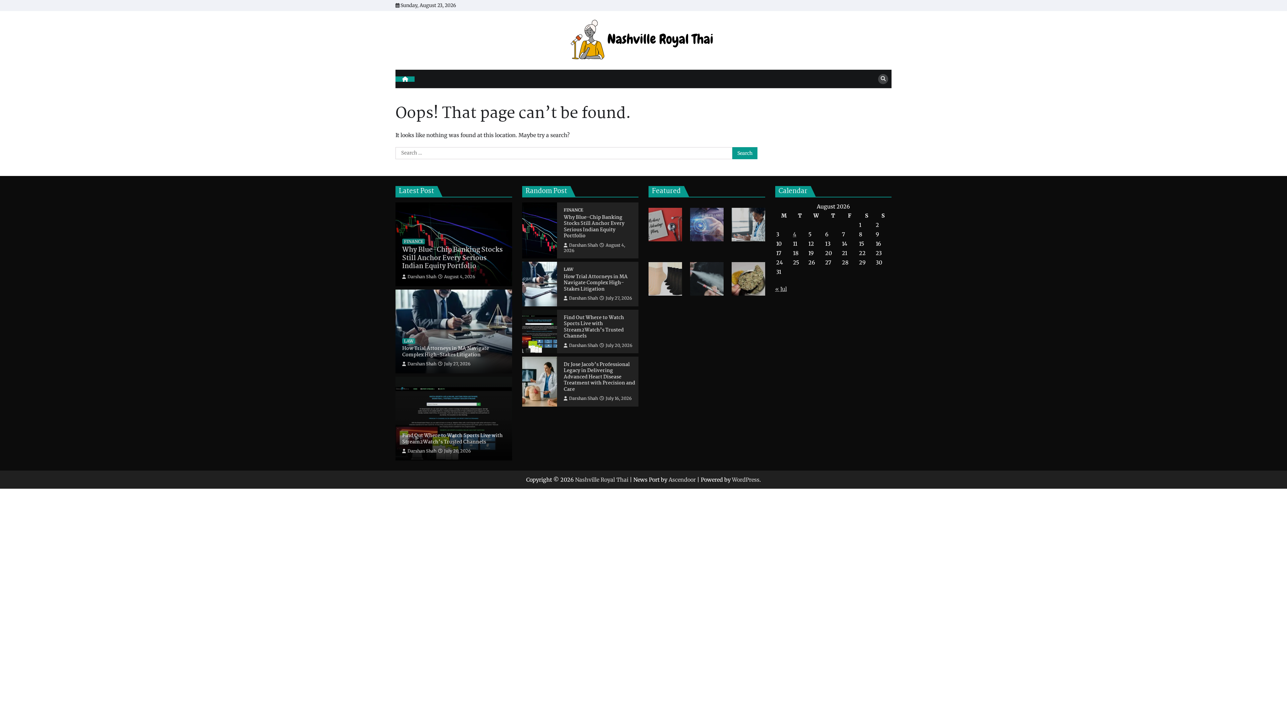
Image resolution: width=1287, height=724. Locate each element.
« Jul (781, 289)
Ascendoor (682, 479)
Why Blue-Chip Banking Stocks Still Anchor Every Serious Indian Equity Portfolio (452, 258)
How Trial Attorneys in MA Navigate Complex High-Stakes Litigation (445, 352)
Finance (413, 241)
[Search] (883, 79)
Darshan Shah (422, 276)
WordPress (745, 479)
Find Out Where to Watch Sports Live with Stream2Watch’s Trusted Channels (452, 439)
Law (409, 341)
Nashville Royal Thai (601, 479)
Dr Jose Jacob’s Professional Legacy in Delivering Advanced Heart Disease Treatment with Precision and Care (599, 377)
